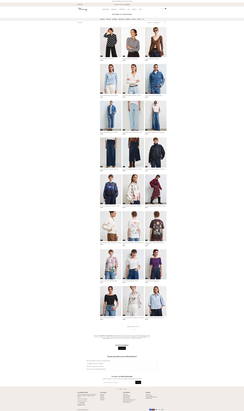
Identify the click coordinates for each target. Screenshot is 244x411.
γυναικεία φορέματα (143, 336)
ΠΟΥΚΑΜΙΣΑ (114, 19)
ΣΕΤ (143, 19)
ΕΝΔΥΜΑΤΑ (114, 9)
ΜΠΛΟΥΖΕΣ (108, 19)
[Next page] (135, 329)
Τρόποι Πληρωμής (126, 396)
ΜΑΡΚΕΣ (134, 9)
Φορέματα (102, 395)
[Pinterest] (80, 4)
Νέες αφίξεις (102, 394)
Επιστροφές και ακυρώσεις (128, 400)
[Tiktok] (81, 4)
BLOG (140, 9)
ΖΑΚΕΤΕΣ (134, 19)
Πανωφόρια (102, 399)
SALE (128, 9)
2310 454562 (127, 4)
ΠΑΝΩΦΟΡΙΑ (128, 19)
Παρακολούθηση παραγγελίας (151, 396)
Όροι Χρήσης (125, 394)
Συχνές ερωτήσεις (149, 395)
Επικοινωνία (148, 394)
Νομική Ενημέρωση (126, 402)
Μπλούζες (102, 396)
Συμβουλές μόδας (149, 398)
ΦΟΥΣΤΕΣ (139, 19)
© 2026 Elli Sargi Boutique (83, 409)
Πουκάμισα (102, 398)
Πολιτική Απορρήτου (126, 395)
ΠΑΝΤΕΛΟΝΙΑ (121, 19)
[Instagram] (79, 4)
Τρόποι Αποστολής (126, 398)
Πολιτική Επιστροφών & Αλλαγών (129, 399)
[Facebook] (118, 389)
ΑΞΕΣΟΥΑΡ (122, 9)
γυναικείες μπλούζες (106, 338)
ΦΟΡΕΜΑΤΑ (102, 19)
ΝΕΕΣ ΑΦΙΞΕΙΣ (106, 9)
